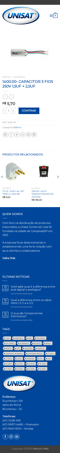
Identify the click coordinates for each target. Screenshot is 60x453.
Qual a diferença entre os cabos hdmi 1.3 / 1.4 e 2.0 (31, 302)
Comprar (29, 110)
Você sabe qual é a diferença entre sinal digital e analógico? (33, 288)
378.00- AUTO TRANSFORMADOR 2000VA (42, 194)
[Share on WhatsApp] (5, 134)
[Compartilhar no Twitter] (17, 134)
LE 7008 (8, 364)
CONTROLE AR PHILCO (13, 353)
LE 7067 (43, 369)
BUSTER (8, 348)
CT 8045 (8, 358)
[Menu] (51, 15)
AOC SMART (9, 343)
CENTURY (28, 348)
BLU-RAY (37, 343)
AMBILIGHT (19, 338)
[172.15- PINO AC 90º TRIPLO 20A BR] (15, 173)
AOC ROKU (41, 338)
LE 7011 (20, 364)
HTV (40, 358)
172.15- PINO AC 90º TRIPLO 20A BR (13, 192)
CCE (17, 348)
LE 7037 (20, 369)
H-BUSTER (30, 358)
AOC (29, 338)
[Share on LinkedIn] (34, 134)
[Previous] (2, 183)
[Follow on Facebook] (5, 436)
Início (6, 77)
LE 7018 (31, 364)
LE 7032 (8, 369)
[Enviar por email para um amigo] (22, 134)
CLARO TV (40, 348)
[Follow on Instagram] (11, 436)
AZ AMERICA (24, 343)
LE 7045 (31, 369)
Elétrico (19, 77)
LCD (49, 358)
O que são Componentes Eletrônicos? (27, 315)
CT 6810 (51, 353)
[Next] (57, 183)
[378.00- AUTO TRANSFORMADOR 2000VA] (45, 173)
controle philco (35, 353)
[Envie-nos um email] (17, 436)
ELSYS (19, 358)
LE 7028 (43, 364)
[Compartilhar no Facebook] (11, 134)
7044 (7, 338)
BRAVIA (48, 343)
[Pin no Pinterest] (28, 134)
